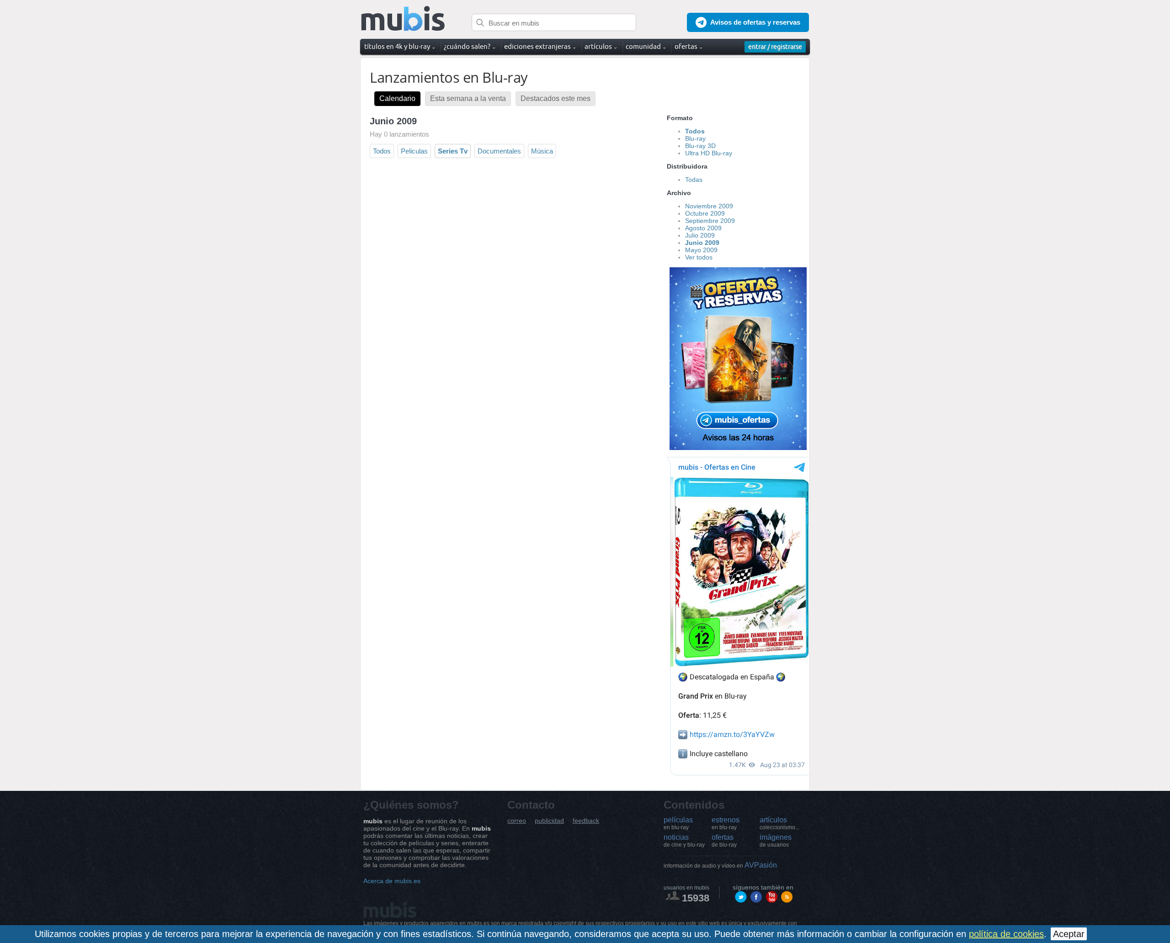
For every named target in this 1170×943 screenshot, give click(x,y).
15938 (695, 898)
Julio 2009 (700, 235)
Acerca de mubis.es (391, 881)
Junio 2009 (702, 242)
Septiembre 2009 (710, 220)
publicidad (549, 820)
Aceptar (1069, 934)
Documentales (499, 151)
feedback (586, 820)
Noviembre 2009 (709, 206)
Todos (382, 151)
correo (516, 820)
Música (542, 151)
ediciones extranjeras (537, 46)
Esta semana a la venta (468, 98)
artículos (779, 823)
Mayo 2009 (701, 250)
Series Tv (453, 151)
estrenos (725, 823)
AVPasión (720, 865)
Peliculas (414, 151)
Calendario (397, 98)
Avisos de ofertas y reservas (755, 22)
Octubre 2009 (705, 213)
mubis (403, 19)
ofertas (724, 840)
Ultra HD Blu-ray (708, 153)
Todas (693, 179)
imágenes (776, 840)
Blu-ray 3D (700, 145)
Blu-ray (695, 138)
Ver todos (699, 257)
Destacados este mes (555, 98)
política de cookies (1006, 934)
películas (678, 823)
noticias (684, 840)
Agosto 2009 (703, 228)
